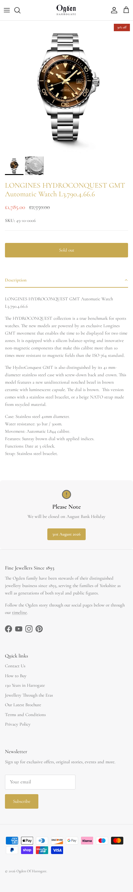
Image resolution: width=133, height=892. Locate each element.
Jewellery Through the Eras (29, 695)
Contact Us (15, 666)
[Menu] (7, 10)
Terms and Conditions (25, 714)
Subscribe (21, 801)
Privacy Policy (18, 724)
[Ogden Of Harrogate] (66, 10)
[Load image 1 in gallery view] (66, 87)
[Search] (20, 10)
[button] (66, 280)
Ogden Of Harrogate (31, 871)
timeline (19, 612)
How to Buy (16, 675)
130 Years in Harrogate (25, 685)
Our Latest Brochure (23, 704)
